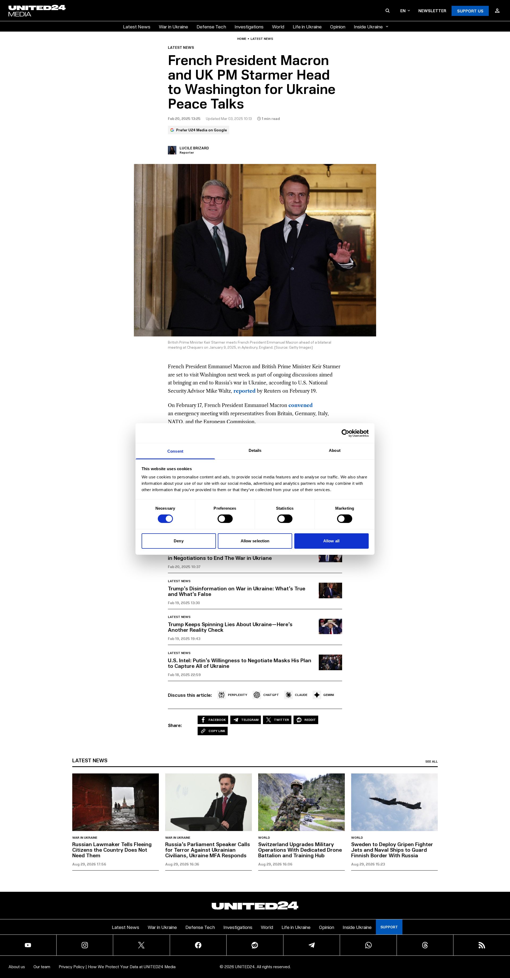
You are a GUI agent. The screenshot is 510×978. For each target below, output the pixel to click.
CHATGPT (271, 695)
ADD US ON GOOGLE (346, 958)
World (278, 26)
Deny (178, 541)
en (403, 10)
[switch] (225, 518)
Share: (175, 725)
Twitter (281, 719)
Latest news (261, 38)
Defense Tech (211, 26)
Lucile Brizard (194, 147)
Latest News (136, 26)
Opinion (337, 26)
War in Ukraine (173, 26)
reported (244, 391)
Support (389, 926)
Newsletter (432, 10)
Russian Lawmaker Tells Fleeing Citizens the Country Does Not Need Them (112, 849)
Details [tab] (255, 450)
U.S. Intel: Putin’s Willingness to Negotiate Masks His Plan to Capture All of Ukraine (239, 662)
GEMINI (328, 695)
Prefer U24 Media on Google (201, 129)
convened (300, 405)
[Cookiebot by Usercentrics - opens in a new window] (345, 433)
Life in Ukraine (307, 26)
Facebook (217, 719)
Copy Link (217, 731)
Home (241, 38)
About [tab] (335, 450)
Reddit (310, 719)
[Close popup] (503, 944)
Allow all (331, 541)
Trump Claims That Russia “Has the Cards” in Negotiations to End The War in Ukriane (222, 554)
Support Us (470, 11)
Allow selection (255, 541)
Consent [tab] (175, 451)
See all (431, 761)
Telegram (249, 719)
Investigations (249, 26)
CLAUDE (301, 695)
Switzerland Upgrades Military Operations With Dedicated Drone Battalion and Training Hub (300, 849)
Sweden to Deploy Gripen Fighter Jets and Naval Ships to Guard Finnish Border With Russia (392, 849)
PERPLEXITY (237, 695)
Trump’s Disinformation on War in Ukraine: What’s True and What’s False (236, 591)
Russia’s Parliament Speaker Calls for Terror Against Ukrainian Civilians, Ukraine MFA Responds (207, 849)
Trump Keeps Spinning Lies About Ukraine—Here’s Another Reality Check (230, 626)
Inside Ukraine (368, 26)
